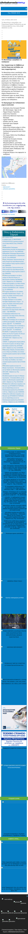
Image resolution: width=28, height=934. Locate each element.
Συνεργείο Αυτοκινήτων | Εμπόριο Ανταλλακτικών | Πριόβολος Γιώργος (14, 834)
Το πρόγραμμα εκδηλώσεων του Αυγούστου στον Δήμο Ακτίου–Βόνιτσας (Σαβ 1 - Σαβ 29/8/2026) (13, 315)
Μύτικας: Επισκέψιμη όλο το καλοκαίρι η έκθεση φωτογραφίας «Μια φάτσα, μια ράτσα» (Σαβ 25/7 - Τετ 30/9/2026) (13, 327)
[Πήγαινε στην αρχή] (17, 904)
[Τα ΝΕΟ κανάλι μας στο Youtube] (24, 913)
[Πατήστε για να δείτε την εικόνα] (14, 49)
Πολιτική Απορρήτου (8, 929)
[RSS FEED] (5, 922)
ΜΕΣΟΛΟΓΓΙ (6, 187)
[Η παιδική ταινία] (7, 237)
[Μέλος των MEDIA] (20, 922)
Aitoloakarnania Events (16, 932)
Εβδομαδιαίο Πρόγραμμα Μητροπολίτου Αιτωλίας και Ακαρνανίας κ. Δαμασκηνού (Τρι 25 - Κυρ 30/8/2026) (13, 255)
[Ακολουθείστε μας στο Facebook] (4, 913)
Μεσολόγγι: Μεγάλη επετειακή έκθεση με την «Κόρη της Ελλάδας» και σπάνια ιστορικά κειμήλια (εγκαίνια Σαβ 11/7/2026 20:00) (15, 508)
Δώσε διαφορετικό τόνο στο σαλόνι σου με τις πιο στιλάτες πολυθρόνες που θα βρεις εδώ (14, 889)
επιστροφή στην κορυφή (8, 214)
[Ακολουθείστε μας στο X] (11, 913)
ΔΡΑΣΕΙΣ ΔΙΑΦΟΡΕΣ (9, 189)
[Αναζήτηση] (12, 922)
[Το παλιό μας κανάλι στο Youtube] (17, 913)
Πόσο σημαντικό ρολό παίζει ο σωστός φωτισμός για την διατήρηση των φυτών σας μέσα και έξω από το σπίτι (14, 863)
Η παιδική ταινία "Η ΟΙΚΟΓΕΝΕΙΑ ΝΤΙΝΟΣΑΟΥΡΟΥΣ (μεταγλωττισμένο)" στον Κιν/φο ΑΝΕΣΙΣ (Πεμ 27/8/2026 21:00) (15, 454)
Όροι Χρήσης (18, 929)
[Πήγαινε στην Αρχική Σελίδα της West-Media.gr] (7, 904)
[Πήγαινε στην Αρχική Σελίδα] (23, 904)
